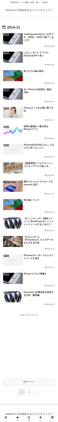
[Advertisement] (29, 346)
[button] (52, 363)
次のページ (29, 381)
